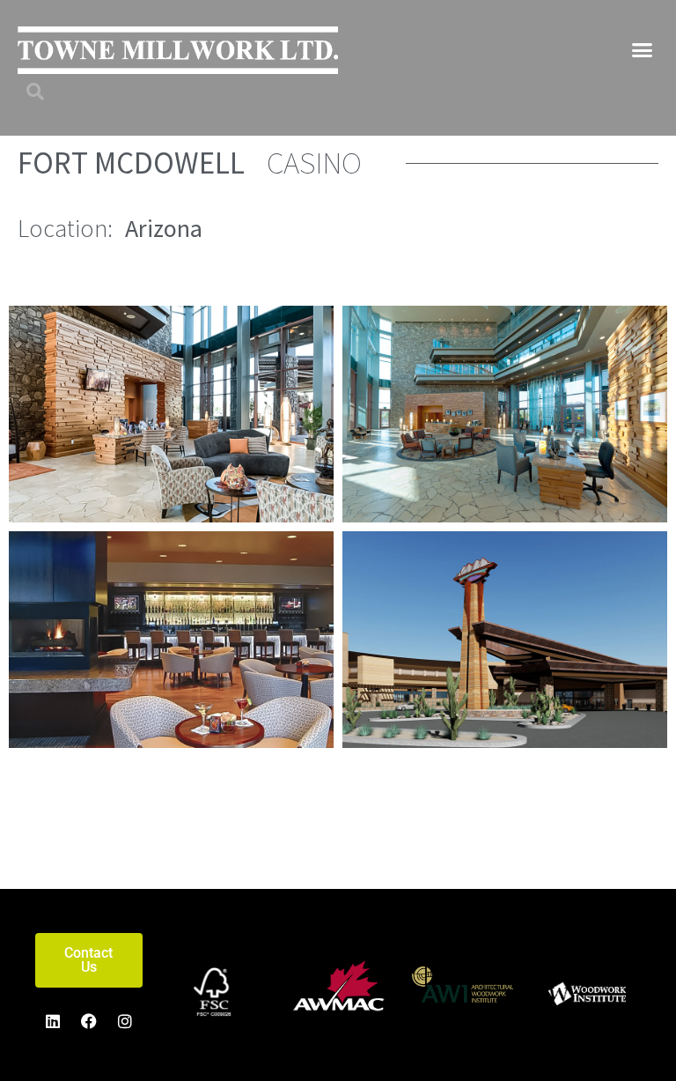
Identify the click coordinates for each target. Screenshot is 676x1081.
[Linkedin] (53, 1021)
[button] (642, 50)
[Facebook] (89, 1021)
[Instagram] (125, 1021)
